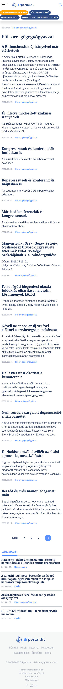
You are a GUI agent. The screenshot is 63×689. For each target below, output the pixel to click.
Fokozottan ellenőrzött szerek (40, 17)
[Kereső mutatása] (60, 5)
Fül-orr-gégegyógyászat (24, 27)
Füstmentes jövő (40, 12)
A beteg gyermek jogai (14, 12)
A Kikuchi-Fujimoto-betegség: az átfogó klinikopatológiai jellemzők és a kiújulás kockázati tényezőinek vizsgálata (27, 578)
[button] (27, 686)
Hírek (23, 647)
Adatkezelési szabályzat (31, 673)
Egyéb (17, 586)
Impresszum (31, 676)
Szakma (6, 27)
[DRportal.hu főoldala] (24, 4)
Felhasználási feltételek (31, 669)
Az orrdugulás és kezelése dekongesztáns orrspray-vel (28, 596)
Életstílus (37, 652)
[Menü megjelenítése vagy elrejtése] (4, 4)
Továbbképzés (20, 652)
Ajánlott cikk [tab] (9, 552)
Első (15, 537)
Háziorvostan (20, 567)
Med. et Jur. (47, 647)
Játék (48, 652)
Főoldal (13, 647)
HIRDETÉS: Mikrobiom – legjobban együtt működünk (29, 612)
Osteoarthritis (9, 17)
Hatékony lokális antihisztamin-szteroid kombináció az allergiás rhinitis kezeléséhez (30, 561)
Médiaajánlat (31, 680)
